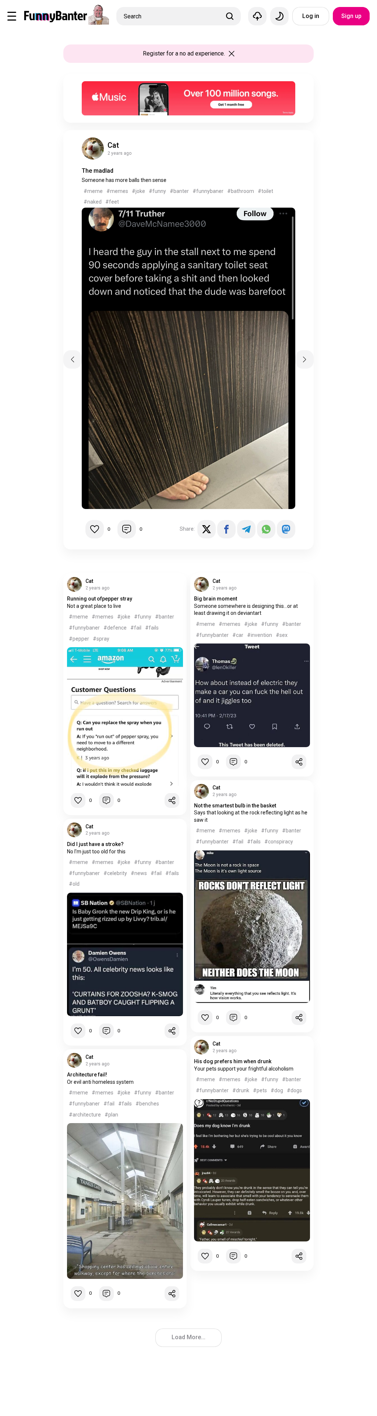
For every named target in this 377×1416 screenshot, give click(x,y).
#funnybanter (212, 635)
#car (237, 635)
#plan (111, 1115)
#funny (157, 191)
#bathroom (240, 191)
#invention (259, 635)
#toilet (265, 191)
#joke (138, 191)
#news (139, 873)
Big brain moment (215, 599)
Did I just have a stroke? (95, 844)
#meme (93, 191)
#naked (93, 202)
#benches (147, 1104)
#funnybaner (208, 191)
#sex (282, 635)
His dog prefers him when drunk (232, 1061)
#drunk (240, 1090)
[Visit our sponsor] (188, 84)
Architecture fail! (87, 1075)
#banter (179, 191)
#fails (152, 628)
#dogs (294, 1090)
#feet (112, 202)
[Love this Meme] (94, 529)
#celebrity (115, 873)
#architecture (85, 1115)
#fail (135, 628)
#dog (277, 1090)
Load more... (188, 1337)
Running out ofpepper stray (99, 599)
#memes (117, 191)
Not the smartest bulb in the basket (235, 806)
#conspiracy (278, 842)
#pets (260, 1090)
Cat (113, 145)
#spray (101, 639)
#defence (115, 628)
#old (74, 884)
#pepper (79, 639)
